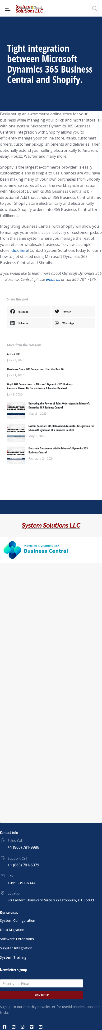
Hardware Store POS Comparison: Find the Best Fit (35, 369)
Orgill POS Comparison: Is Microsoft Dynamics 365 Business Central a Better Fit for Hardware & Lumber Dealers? (40, 386)
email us (53, 279)
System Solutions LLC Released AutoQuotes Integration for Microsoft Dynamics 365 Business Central (61, 428)
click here (19, 250)
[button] (29, 311)
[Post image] (16, 410)
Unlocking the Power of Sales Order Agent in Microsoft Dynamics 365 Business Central (59, 405)
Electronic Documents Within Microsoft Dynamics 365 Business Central (58, 450)
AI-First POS (13, 354)
